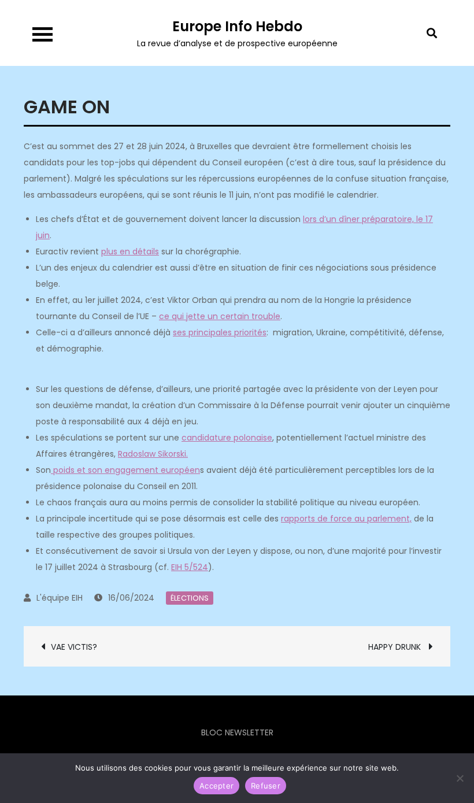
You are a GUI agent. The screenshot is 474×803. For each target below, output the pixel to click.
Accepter (216, 785)
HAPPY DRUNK (395, 647)
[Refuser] (459, 778)
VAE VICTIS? (75, 647)
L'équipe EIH (59, 598)
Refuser (265, 785)
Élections (190, 598)
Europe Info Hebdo (237, 26)
